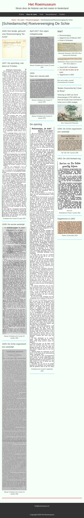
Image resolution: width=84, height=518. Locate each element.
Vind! (41, 14)
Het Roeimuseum (42, 4)
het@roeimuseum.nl (42, 506)
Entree (21, 14)
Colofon (62, 14)
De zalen (21, 20)
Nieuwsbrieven (51, 14)
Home (13, 20)
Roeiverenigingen (32, 20)
